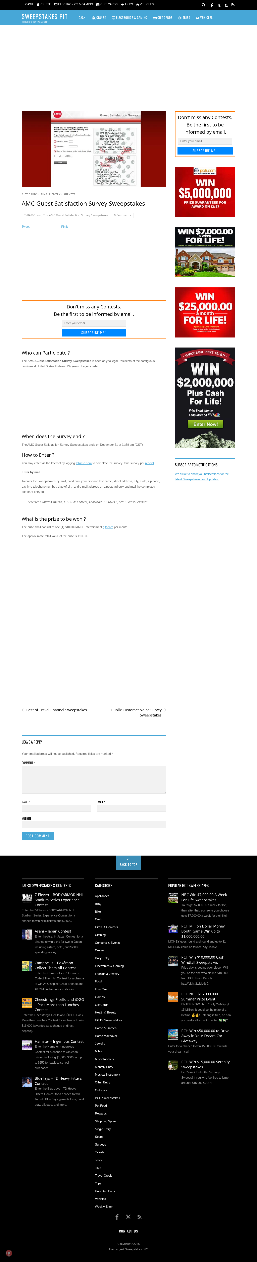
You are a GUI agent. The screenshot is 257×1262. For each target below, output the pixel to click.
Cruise (99, 950)
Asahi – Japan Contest (53, 931)
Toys (98, 1167)
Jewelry (100, 1043)
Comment (28, 762)
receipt (149, 463)
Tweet (26, 226)
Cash (98, 919)
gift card (108, 527)
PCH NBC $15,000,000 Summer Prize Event (199, 996)
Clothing (100, 935)
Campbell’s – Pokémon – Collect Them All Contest (55, 965)
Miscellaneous (104, 1059)
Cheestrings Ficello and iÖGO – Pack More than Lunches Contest (59, 1004)
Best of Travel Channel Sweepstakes (54, 710)
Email (101, 802)
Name (26, 802)
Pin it (64, 226)
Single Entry (50, 194)
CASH (28, 4)
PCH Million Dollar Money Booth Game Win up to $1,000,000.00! (203, 931)
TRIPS (128, 4)
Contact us (128, 1231)
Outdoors (101, 1090)
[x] (219, 5)
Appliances (102, 896)
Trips (98, 1183)
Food (98, 981)
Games (100, 997)
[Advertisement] (128, 62)
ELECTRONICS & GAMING (75, 4)
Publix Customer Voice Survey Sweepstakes (138, 712)
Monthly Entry (104, 1067)
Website (26, 818)
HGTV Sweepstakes (108, 1020)
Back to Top (129, 864)
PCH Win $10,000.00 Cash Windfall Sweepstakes (202, 960)
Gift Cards (30, 194)
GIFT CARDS (108, 4)
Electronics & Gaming (109, 966)
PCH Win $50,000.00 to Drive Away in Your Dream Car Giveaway (205, 1035)
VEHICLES (146, 4)
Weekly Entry (104, 1206)
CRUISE (45, 4)
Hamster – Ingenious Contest (59, 1041)
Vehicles (100, 1198)
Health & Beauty (105, 1012)
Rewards (101, 1113)
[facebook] (212, 5)
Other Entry (102, 1082)
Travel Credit (103, 1175)
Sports (99, 1136)
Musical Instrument (107, 1074)
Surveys (69, 194)
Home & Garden (105, 1028)
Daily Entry (102, 958)
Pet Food (101, 1105)
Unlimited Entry (105, 1191)
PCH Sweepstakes (107, 1098)
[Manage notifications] (9, 1253)
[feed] (226, 5)
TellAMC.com (33, 215)
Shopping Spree (105, 1121)
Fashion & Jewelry (107, 973)
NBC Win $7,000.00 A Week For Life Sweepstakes (204, 897)
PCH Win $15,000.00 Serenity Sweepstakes (205, 1064)
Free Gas (101, 989)
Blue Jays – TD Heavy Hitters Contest (58, 1081)
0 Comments (122, 215)
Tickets (99, 1152)
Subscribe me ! (94, 332)
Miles (98, 1051)
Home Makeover (106, 1036)
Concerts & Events (107, 942)
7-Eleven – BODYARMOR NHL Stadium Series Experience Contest (59, 899)
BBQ (98, 903)
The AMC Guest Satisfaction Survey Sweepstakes (75, 215)
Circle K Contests (106, 927)
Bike (98, 911)
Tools (98, 1160)
